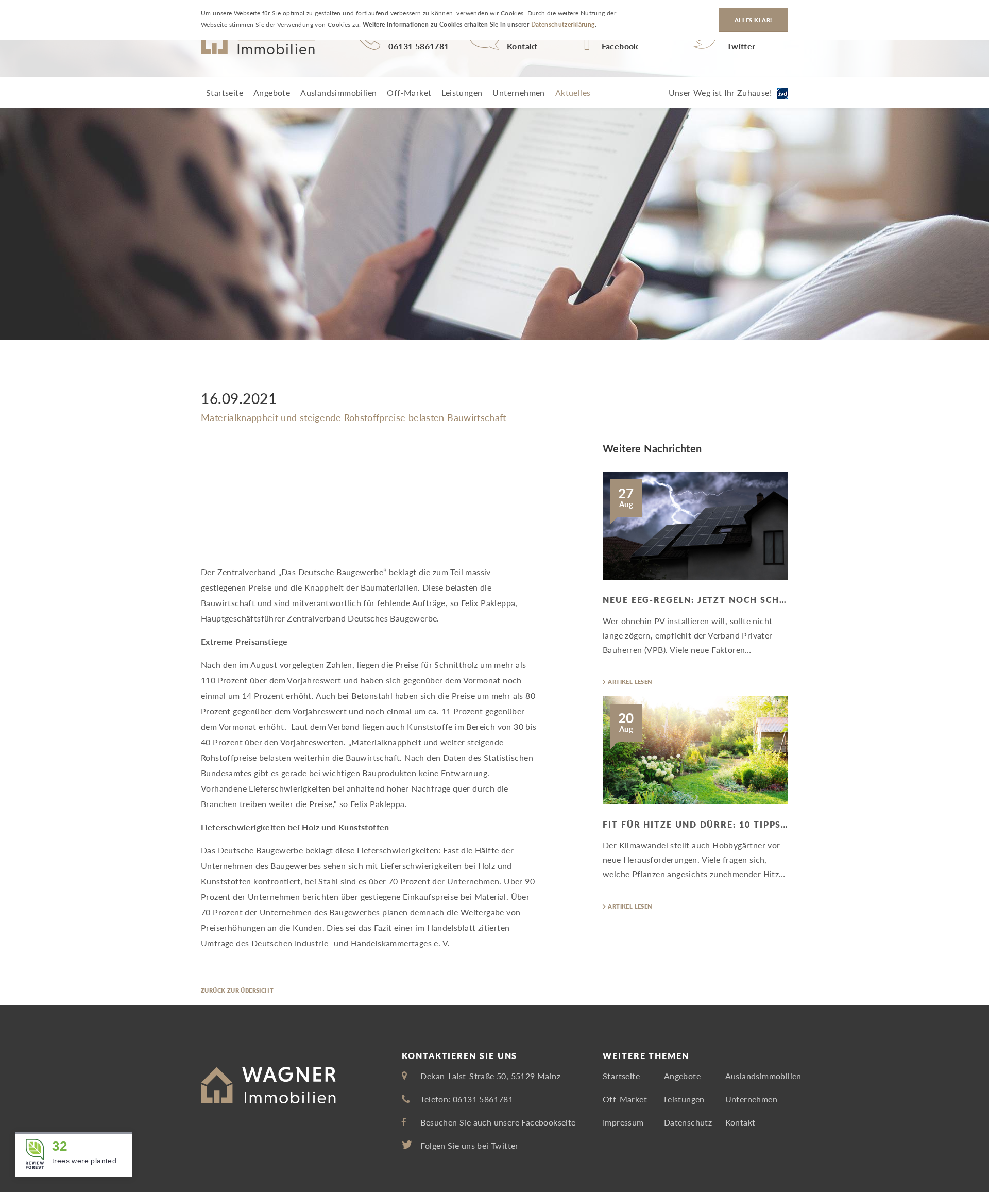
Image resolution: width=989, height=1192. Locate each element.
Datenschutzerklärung (563, 25)
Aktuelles (573, 92)
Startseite (224, 92)
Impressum (623, 1122)
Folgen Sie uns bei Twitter (469, 1145)
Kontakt (740, 1122)
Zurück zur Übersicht (237, 990)
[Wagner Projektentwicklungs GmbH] (258, 41)
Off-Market (409, 92)
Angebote (271, 92)
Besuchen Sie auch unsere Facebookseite (497, 1122)
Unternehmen (518, 92)
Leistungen (461, 92)
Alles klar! (753, 20)
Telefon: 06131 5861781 (466, 1099)
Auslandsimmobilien (338, 92)
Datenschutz (688, 1122)
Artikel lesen (630, 681)
